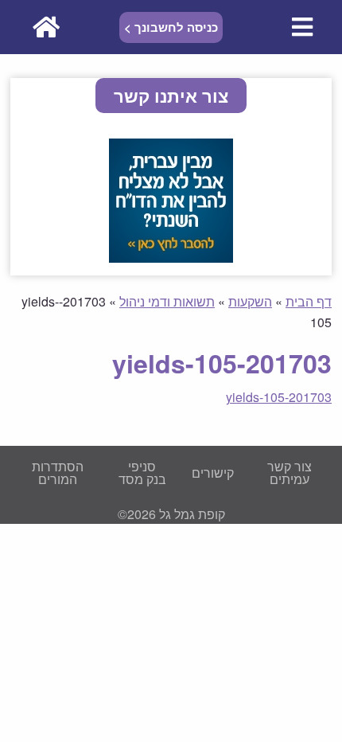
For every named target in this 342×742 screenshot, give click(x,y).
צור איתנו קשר (171, 95)
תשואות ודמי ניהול (167, 301)
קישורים (213, 472)
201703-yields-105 (279, 397)
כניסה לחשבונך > (171, 27)
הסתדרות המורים (58, 472)
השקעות (250, 301)
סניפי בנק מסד (142, 472)
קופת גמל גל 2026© (171, 514)
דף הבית (309, 301)
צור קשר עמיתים (289, 472)
